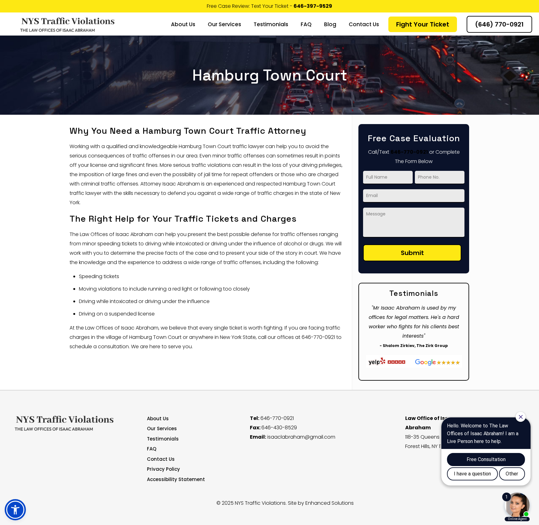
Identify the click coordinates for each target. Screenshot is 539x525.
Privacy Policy (163, 469)
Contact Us (161, 459)
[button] (15, 510)
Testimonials (163, 439)
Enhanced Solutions (329, 503)
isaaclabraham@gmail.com (301, 437)
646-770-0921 (409, 152)
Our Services (162, 428)
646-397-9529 (313, 6)
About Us (158, 418)
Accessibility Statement (176, 479)
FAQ (151, 449)
